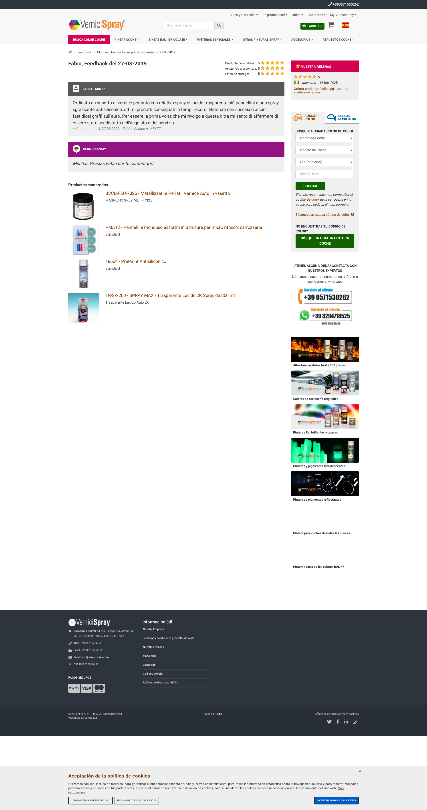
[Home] (70, 52)
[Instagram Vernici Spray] (355, 722)
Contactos (315, 15)
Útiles (296, 15)
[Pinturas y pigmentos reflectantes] (325, 484)
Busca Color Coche (89, 39)
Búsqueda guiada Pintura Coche (325, 241)
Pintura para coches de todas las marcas (321, 533)
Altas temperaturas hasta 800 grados (319, 365)
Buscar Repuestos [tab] (347, 117)
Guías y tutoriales (243, 15)
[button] (347, 26)
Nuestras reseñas (153, 647)
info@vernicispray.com (95, 657)
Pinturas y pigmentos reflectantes (317, 499)
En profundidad (273, 15)
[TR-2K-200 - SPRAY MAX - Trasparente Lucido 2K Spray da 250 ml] (83, 307)
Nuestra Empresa (153, 629)
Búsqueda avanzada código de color (322, 215)
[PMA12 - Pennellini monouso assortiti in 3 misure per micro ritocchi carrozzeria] (83, 239)
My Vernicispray (342, 15)
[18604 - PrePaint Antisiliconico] (83, 273)
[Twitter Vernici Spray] (329, 722)
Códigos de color (153, 673)
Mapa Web (149, 655)
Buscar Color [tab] (311, 117)
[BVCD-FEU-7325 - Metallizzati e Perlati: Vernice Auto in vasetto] (83, 205)
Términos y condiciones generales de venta (168, 638)
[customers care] (325, 296)
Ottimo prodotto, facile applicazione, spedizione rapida (321, 90)
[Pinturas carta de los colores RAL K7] (325, 551)
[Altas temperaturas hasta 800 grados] (325, 349)
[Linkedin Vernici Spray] (346, 722)
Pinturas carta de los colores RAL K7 (318, 566)
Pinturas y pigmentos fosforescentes (319, 466)
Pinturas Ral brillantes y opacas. (316, 432)
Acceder (315, 26)
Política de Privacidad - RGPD (160, 682)
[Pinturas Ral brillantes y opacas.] (325, 416)
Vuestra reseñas (316, 67)
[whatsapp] (325, 316)
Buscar (310, 186)
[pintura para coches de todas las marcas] (325, 517)
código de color (307, 199)
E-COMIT (218, 713)
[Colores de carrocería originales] (325, 383)
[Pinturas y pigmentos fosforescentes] (325, 450)
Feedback (84, 52)
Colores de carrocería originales (315, 399)
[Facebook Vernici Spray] (338, 722)
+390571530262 (345, 4)
